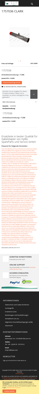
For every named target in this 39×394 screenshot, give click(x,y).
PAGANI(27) (5, 215)
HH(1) (26, 188)
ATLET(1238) (10, 154)
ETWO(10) (33, 175)
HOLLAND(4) (31, 188)
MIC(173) (30, 206)
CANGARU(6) (29, 160)
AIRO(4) (4, 151)
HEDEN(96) (26, 186)
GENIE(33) (4, 182)
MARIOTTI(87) (18, 204)
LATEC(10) (12, 200)
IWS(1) (13, 193)
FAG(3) (16, 176)
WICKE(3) (26, 243)
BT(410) (16, 160)
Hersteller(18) (20, 188)
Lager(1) (33, 199)
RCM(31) (4, 219)
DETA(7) (10, 171)
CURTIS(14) (13, 167)
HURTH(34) (33, 189)
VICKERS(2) (24, 239)
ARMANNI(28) (25, 152)
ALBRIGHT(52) (10, 151)
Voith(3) (30, 239)
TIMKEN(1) (25, 234)
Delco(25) (28, 169)
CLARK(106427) (32, 163)
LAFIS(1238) (27, 199)
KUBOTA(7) (13, 199)
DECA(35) (17, 169)
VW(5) (24, 241)
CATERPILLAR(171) (7, 163)
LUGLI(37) (23, 202)
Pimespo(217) (6, 217)
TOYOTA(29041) (6, 235)
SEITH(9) (4, 226)
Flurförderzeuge (6, 378)
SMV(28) (12, 228)
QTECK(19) (26, 217)
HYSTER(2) (9, 191)
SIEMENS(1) (22, 226)
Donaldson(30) (14, 173)
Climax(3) (4, 165)
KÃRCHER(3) (20, 199)
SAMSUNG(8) (12, 222)
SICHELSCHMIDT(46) (13, 226)
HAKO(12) (12, 184)
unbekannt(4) (6, 237)
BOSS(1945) (5, 160)
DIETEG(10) (22, 171)
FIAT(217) (18, 178)
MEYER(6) (25, 206)
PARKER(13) (12, 215)
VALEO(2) (30, 237)
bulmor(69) (22, 160)
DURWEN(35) (30, 173)
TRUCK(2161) (14, 235)
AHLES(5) (21, 149)
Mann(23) (11, 204)
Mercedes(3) (10, 206)
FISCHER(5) (31, 178)
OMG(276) (30, 213)
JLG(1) (25, 193)
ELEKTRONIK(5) (19, 175)
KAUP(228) (5, 197)
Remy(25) (15, 219)
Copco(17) (20, 165)
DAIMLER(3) (33, 167)
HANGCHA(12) (26, 184)
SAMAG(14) (5, 222)
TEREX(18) (19, 234)
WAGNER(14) (12, 243)
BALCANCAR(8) (32, 154)
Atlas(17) (4, 154)
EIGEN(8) (4, 175)
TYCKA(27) (27, 235)
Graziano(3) (29, 182)
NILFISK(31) (25, 211)
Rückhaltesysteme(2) (21, 221)
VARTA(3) (11, 239)
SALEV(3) (30, 221)
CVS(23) (19, 167)
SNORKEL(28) (19, 228)
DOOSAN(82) (22, 173)
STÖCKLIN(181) (6, 232)
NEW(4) (27, 210)
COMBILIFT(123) (12, 165)
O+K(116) (18, 213)
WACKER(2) (5, 243)
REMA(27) (9, 219)
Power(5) (12, 217)
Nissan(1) (4, 213)
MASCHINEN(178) (28, 204)
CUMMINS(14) (6, 167)
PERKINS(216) (20, 215)
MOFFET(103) (22, 208)
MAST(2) (4, 206)
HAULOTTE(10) (14, 186)
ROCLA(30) (27, 219)
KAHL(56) (25, 195)
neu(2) (15, 210)
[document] (19, 387)
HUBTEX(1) (9, 189)
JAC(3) (16, 193)
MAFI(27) (29, 202)
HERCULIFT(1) (11, 188)
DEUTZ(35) (15, 171)
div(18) (28, 171)
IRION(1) (34, 191)
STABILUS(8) (5, 230)
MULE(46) (29, 208)
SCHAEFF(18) (26, 222)
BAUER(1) (20, 156)
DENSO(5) (34, 169)
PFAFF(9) (32, 215)
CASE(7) (26, 162)
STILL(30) (33, 230)
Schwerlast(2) (32, 224)
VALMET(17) (5, 239)
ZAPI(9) (11, 245)
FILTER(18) (24, 178)
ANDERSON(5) (6, 152)
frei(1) (20, 180)
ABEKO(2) (10, 149)
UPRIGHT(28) (24, 237)
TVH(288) (21, 235)
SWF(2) (22, 232)
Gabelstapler (15, 378)
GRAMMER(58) (21, 182)
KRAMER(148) (6, 199)
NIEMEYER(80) (17, 211)
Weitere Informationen (13, 387)
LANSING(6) (5, 200)
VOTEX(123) (11, 241)
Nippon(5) (32, 211)
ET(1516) (27, 175)
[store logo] (11, 3)
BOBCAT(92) (12, 158)
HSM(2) (4, 189)
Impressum (9, 325)
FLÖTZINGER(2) (6, 180)
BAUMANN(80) (27, 156)
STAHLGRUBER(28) (14, 230)
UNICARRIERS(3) (15, 237)
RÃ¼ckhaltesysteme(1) (8, 221)
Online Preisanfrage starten (11, 82)
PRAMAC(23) (19, 217)
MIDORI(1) (5, 208)
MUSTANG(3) (5, 210)
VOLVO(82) (5, 241)
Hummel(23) (25, 189)
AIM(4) (35, 149)
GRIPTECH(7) (5, 184)
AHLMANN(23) (28, 149)
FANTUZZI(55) (31, 176)
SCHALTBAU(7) (6, 224)
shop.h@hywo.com (11, 350)
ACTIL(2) (15, 149)
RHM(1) (21, 219)
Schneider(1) (23, 224)
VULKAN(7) (19, 241)
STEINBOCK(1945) (25, 230)
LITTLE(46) (26, 200)
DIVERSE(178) (5, 173)
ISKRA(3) (4, 193)
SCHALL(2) (34, 222)
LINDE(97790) (19, 200)
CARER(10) (12, 162)
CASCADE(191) (19, 162)
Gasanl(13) (30, 180)
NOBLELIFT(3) (11, 213)
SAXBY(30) (19, 222)
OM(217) (24, 213)
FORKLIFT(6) (14, 180)
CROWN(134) (27, 165)
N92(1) (11, 210)
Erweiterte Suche (10, 312)
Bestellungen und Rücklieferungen (16, 315)
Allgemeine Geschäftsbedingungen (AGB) (19, 322)
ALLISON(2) (23, 151)
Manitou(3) (5, 204)
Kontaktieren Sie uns (12, 319)
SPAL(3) (25, 228)
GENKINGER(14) (12, 182)
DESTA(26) (4, 171)
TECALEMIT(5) (11, 234)
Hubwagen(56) (17, 189)
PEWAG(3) (27, 215)
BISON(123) (5, 158)
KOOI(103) (30, 197)
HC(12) (21, 186)
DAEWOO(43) (26, 167)
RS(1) (31, 219)
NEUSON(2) (21, 210)
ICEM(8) (22, 191)
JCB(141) (21, 193)
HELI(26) (32, 186)
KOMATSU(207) (12, 197)
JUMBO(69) (5, 195)
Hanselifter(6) (6, 186)
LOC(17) (32, 200)
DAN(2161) (5, 169)
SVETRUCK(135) (15, 232)
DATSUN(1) (11, 169)
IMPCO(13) (28, 191)
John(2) (30, 193)
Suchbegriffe (9, 308)
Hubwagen (23, 378)
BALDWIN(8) (5, 156)
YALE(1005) (32, 243)
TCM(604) (4, 234)
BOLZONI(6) (19, 158)
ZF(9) (15, 245)
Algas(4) (17, 151)
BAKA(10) (25, 154)
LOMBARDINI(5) (15, 202)
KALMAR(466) (32, 195)
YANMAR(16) (5, 245)
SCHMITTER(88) (15, 224)
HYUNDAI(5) (16, 191)
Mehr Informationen (8, 102)
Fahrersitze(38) (22, 176)
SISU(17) (4, 228)
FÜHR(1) (24, 180)
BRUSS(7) (11, 160)
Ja (33, 94)
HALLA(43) (19, 184)
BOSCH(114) (26, 158)
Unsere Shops (19, 373)
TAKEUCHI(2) (28, 232)
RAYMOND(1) (34, 217)
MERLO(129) (18, 206)
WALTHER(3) (19, 243)
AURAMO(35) (18, 154)
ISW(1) (9, 193)
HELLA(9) (4, 188)
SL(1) (8, 228)
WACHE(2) (29, 241)
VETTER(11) (17, 239)
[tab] (20, 102)
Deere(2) (23, 169)
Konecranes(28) (21, 197)
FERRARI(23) (11, 178)
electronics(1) (11, 175)
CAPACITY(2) (5, 162)
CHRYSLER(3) (23, 163)
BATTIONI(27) (13, 156)
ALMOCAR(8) (30, 151)
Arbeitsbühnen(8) (15, 152)
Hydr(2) (4, 191)
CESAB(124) (16, 163)
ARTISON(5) (32, 152)
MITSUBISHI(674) (13, 208)
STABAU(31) (31, 228)
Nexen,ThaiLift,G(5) (7, 211)
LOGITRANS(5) (6, 202)
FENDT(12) (5, 178)
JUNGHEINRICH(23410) (15, 195)
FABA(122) (10, 176)
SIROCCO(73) (30, 226)
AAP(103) (4, 149)
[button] (19, 61)
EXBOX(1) (4, 176)
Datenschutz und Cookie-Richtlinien (17, 305)
